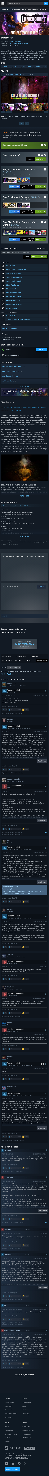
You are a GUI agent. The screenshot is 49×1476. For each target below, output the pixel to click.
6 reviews (19, 989)
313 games (10, 989)
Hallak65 (10, 955)
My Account (26, 1438)
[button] (5, 9)
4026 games (10, 957)
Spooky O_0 (11, 683)
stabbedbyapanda (13, 779)
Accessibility (9, 1430)
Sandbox (38, 66)
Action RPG (27, 66)
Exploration (7, 66)
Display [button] (28, 660)
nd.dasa (9, 1023)
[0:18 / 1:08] (24, 89)
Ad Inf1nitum (11, 1087)
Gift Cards (8, 1417)
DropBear (10, 987)
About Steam (9, 1402)
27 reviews (10, 1059)
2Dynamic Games (15, 41)
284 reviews (19, 781)
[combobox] (26, 3)
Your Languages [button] (13, 668)
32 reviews (10, 721)
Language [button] (34, 656)
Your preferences (21, 632)
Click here (30, 135)
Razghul (10, 719)
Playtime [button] (18, 660)
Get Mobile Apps (12, 1469)
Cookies (7, 1438)
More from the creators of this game (23, 556)
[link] (28, 187)
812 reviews (10, 843)
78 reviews (10, 911)
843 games (10, 781)
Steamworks (9, 1410)
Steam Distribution (11, 1413)
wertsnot (10, 1057)
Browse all (41, 248)
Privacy (7, 1426)
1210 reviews (21, 957)
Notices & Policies (11, 1434)
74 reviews (10, 1025)
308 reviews (10, 1089)
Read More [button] (42, 761)
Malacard (10, 909)
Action (17, 66)
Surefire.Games (23, 43)
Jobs (24, 1406)
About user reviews (8, 632)
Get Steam (26, 1426)
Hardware (25, 1410)
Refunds (7, 1441)
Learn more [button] (41, 349)
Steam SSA (8, 1406)
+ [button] (45, 66)
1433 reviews (22, 686)
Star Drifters (13, 43)
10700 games (11, 686)
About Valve (26, 1402)
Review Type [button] (6, 656)
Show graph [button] (41, 660)
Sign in (3, 116)
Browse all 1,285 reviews (24, 1375)
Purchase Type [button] (21, 656)
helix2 (9, 841)
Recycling (25, 1413)
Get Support (26, 1434)
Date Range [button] (6, 660)
